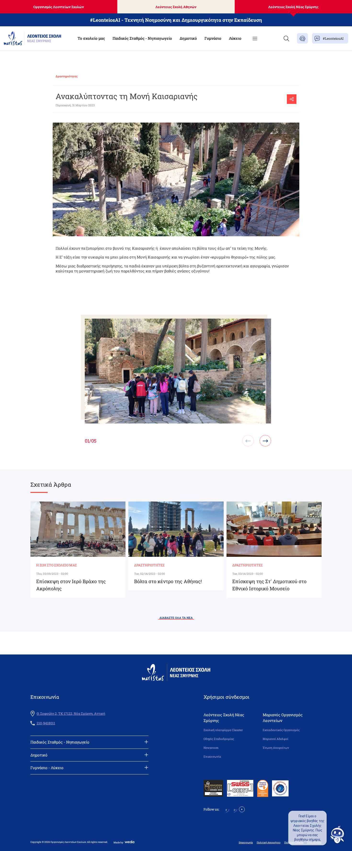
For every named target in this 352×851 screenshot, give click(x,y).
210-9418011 (46, 723)
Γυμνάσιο (212, 38)
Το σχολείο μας (91, 38)
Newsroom (211, 748)
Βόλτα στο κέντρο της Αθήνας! (168, 581)
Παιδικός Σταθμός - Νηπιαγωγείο (142, 38)
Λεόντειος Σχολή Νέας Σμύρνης (293, 7)
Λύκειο (235, 38)
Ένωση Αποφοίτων (276, 748)
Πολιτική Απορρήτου (268, 842)
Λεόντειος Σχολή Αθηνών (175, 7)
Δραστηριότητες (67, 76)
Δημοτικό (188, 38)
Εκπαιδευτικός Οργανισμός (281, 730)
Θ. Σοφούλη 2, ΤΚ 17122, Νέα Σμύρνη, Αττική (71, 713)
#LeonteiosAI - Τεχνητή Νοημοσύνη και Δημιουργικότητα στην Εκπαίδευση (176, 20)
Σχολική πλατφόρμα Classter (223, 730)
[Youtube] (242, 809)
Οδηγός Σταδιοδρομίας (219, 739)
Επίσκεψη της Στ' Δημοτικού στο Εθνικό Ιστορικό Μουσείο (269, 585)
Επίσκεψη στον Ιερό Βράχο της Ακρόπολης (71, 585)
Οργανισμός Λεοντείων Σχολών (58, 7)
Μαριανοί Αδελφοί (275, 739)
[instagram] (234, 809)
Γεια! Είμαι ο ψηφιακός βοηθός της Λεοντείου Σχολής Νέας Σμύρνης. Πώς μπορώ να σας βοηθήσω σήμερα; (307, 827)
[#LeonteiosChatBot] (302, 38)
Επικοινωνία (212, 756)
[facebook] (226, 809)
